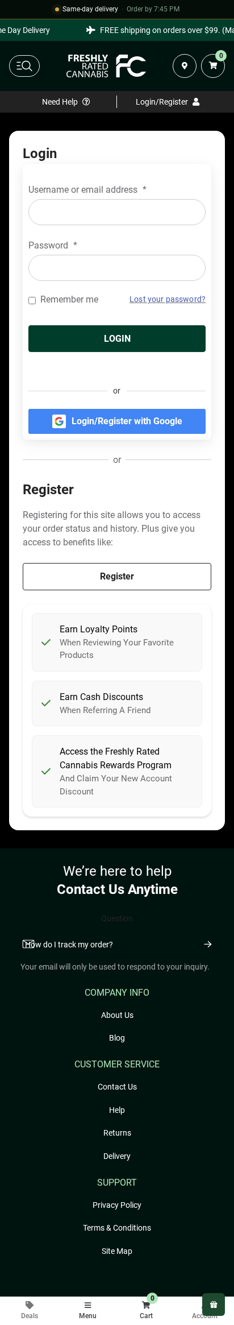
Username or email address (87, 189)
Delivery (117, 1156)
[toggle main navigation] (24, 66)
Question (117, 918)
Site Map (117, 1251)
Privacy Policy (117, 1205)
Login (117, 338)
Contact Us (117, 1086)
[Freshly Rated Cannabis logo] (106, 66)
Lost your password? (167, 299)
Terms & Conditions (117, 1227)
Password (52, 245)
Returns (117, 1132)
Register (117, 576)
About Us (117, 1015)
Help (117, 1110)
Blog (117, 1037)
